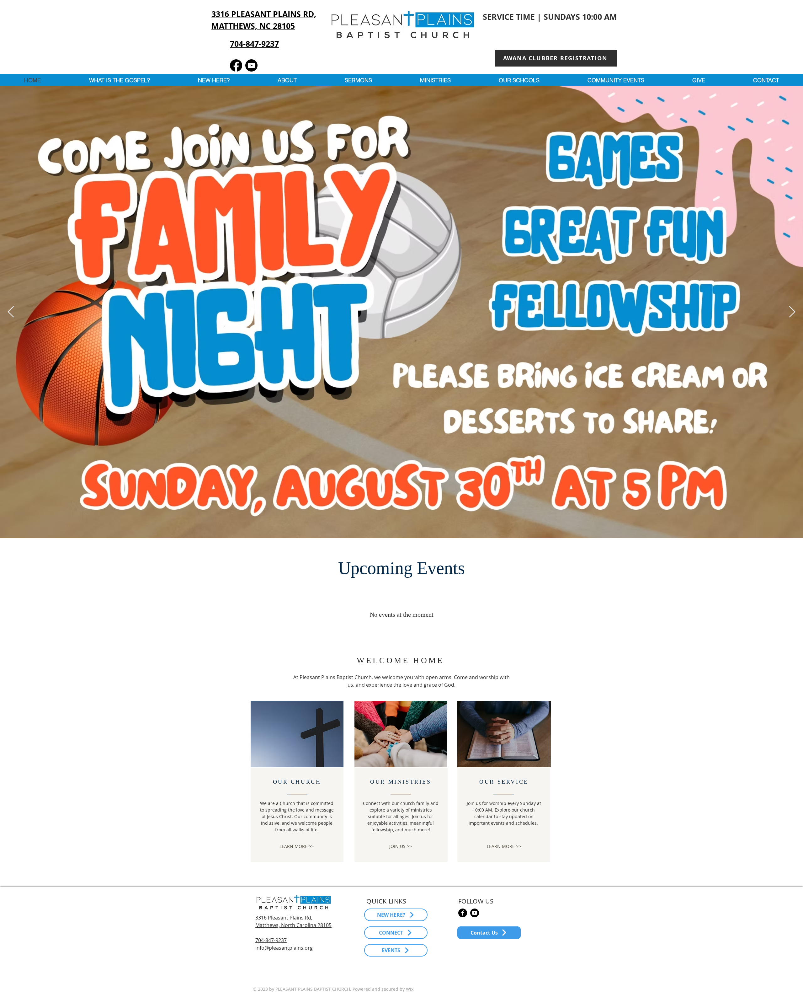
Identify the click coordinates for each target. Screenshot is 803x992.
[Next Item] (792, 312)
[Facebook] (236, 65)
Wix (409, 989)
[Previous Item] (10, 312)
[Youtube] (251, 65)
